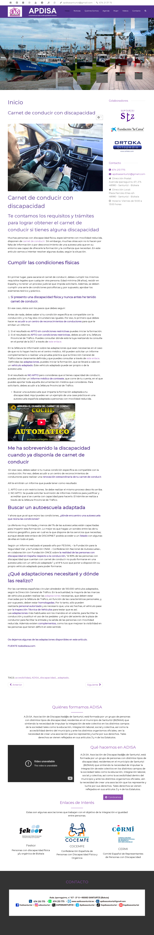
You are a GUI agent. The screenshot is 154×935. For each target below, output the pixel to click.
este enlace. (55, 341)
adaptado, (63, 677)
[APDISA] (15, 12)
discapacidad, (48, 677)
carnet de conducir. (34, 241)
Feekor (31, 845)
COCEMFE (77, 846)
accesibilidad (23, 677)
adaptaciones (53, 595)
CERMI (123, 849)
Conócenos (114, 797)
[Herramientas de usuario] (99, 117)
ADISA (35, 677)
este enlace (93, 358)
